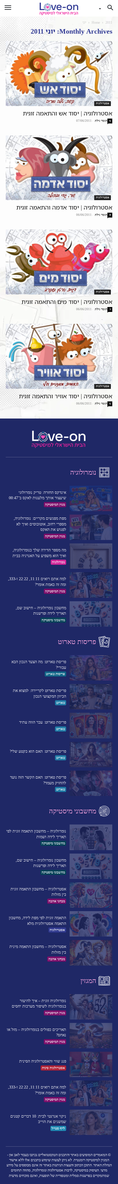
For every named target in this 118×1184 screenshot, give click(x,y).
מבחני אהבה (56, 901)
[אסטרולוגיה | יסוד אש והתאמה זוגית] (59, 73)
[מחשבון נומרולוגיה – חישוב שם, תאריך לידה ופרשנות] (91, 614)
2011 (108, 23)
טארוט (60, 703)
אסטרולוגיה (102, 103)
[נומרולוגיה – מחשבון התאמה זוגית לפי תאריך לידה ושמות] (91, 837)
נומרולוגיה (58, 562)
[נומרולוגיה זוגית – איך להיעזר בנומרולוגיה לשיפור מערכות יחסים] (91, 1007)
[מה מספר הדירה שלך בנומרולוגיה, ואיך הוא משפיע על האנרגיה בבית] (91, 556)
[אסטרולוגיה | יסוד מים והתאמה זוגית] (59, 262)
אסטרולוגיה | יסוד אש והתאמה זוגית (67, 113)
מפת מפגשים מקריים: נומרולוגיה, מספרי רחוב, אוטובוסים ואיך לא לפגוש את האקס (40, 524)
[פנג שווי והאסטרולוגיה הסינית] (91, 1064)
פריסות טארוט (55, 674)
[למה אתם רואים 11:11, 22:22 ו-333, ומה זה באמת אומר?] (91, 585)
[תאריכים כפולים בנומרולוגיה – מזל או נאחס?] (91, 1035)
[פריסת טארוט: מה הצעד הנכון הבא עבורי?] (91, 668)
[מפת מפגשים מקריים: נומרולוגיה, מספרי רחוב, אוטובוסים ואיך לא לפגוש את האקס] (91, 527)
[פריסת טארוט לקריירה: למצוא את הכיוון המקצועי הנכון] (91, 696)
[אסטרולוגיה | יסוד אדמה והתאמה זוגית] (59, 167)
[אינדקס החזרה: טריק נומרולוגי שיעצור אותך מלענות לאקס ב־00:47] (91, 498)
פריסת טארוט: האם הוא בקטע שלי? (38, 751)
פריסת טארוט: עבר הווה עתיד (42, 722)
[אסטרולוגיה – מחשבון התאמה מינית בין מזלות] (91, 952)
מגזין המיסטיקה (55, 505)
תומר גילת (101, 120)
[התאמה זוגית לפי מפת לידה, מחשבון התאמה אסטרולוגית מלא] (91, 924)
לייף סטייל (58, 1128)
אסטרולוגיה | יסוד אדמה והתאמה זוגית (64, 207)
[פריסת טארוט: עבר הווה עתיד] (91, 725)
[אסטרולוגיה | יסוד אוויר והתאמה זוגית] (59, 356)
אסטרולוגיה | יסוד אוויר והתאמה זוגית (65, 396)
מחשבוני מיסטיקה (53, 620)
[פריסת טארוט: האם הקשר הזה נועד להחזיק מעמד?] (91, 783)
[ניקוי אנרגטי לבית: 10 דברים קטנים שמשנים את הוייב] (91, 1122)
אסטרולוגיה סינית (53, 1068)
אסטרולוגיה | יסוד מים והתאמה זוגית (66, 302)
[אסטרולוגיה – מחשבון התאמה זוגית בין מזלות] (91, 895)
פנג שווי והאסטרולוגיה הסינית (42, 1061)
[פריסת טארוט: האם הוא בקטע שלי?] (91, 754)
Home (96, 23)
